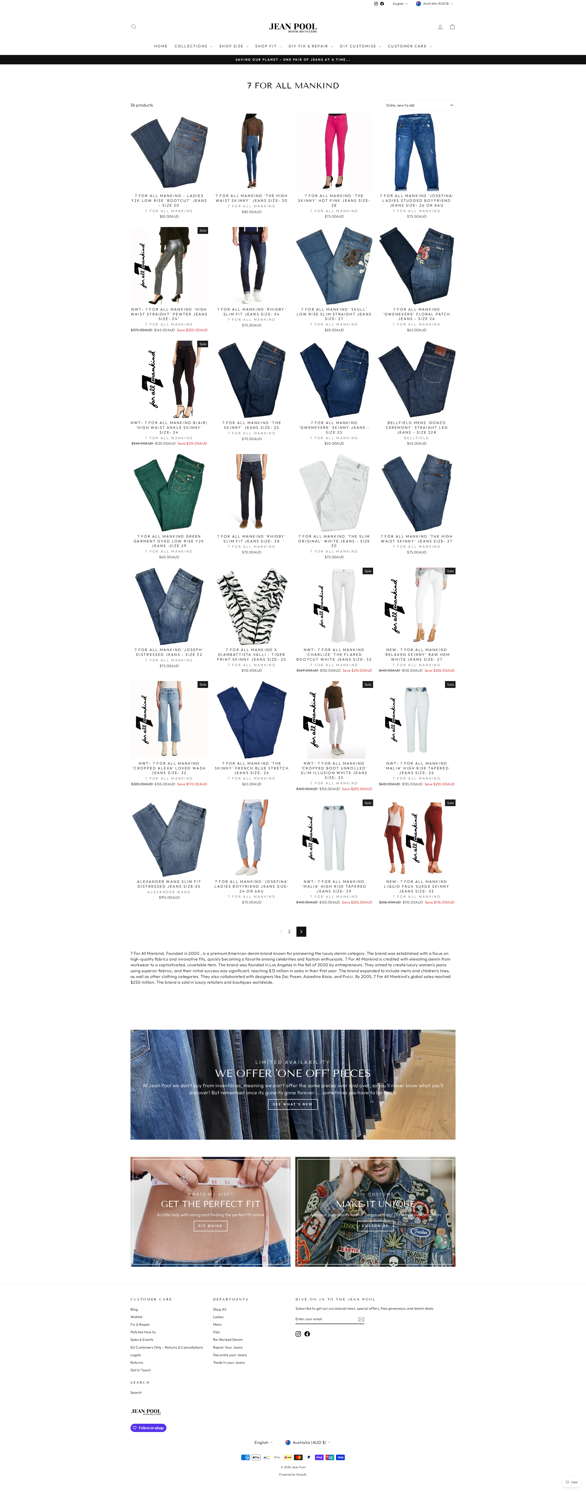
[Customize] (375, 1212)
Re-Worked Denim (228, 1339)
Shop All (219, 1309)
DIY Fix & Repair (309, 46)
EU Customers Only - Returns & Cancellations (166, 1347)
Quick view (169, 185)
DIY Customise (359, 46)
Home (161, 46)
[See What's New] (293, 1085)
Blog (134, 1309)
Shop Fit (266, 46)
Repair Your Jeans (228, 1347)
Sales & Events (141, 1339)
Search (136, 1392)
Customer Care (408, 46)
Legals (135, 1355)
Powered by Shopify (293, 1474)
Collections (192, 46)
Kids (216, 1332)
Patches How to (143, 1332)
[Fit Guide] (210, 1212)
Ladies (218, 1317)
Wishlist (136, 1317)
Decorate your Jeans (230, 1355)
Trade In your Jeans (229, 1362)
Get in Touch (140, 1370)
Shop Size (232, 46)
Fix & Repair (140, 1324)
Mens (217, 1324)
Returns (136, 1362)
